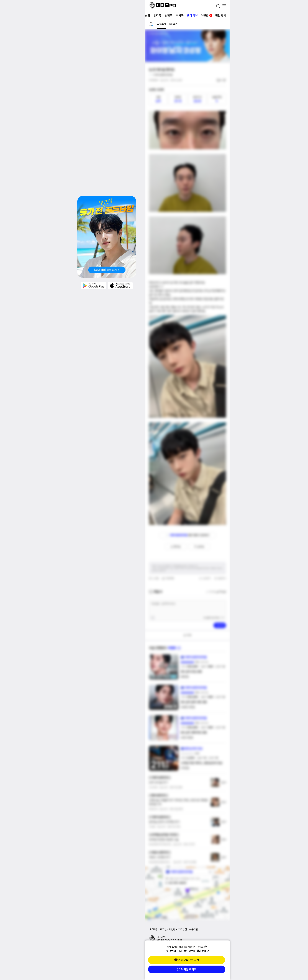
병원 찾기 (220, 15)
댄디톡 (157, 15)
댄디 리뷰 (192, 15)
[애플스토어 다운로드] (120, 285)
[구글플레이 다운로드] (93, 285)
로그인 (163, 929)
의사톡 (180, 15)
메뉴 (224, 6)
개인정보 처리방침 (178, 929)
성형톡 (168, 15)
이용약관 (193, 929)
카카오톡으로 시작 (188, 960)
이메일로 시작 (189, 969)
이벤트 (206, 15)
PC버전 (154, 929)
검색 (218, 6)
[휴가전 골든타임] (106, 237)
